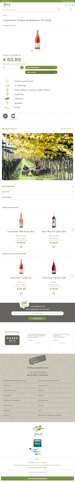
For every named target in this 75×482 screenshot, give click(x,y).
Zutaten (5, 192)
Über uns (41, 390)
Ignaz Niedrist (54, 236)
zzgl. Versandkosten (18, 64)
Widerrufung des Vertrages (48, 380)
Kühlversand (43, 385)
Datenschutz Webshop (11, 400)
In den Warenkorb (33, 67)
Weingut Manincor (10, 25)
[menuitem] (71, 10)
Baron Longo (21, 236)
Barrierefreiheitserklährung (14, 380)
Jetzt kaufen (31, 72)
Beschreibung (8, 186)
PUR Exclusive (43, 400)
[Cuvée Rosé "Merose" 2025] (53, 266)
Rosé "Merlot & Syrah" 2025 (54, 232)
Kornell (53, 282)
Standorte (7, 395)
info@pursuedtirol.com (37, 367)
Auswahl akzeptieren (37, 472)
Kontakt (6, 415)
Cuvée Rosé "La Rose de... (21, 278)
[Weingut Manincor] (37, 156)
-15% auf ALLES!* (67, 1)
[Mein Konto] (65, 4)
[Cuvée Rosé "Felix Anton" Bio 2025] (21, 220)
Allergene (6, 197)
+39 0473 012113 (37, 372)
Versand (6, 410)
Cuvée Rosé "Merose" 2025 (54, 278)
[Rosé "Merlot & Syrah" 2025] (53, 220)
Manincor (21, 282)
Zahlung (6, 385)
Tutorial (41, 405)
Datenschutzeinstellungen (37, 467)
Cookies (41, 395)
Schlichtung (8, 405)
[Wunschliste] (70, 4)
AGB (39, 410)
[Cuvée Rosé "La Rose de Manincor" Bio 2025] (21, 266)
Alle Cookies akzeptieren (37, 478)
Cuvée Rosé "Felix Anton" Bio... (21, 232)
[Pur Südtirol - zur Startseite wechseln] (7, 5)
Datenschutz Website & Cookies (49, 415)
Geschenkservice (9, 390)
